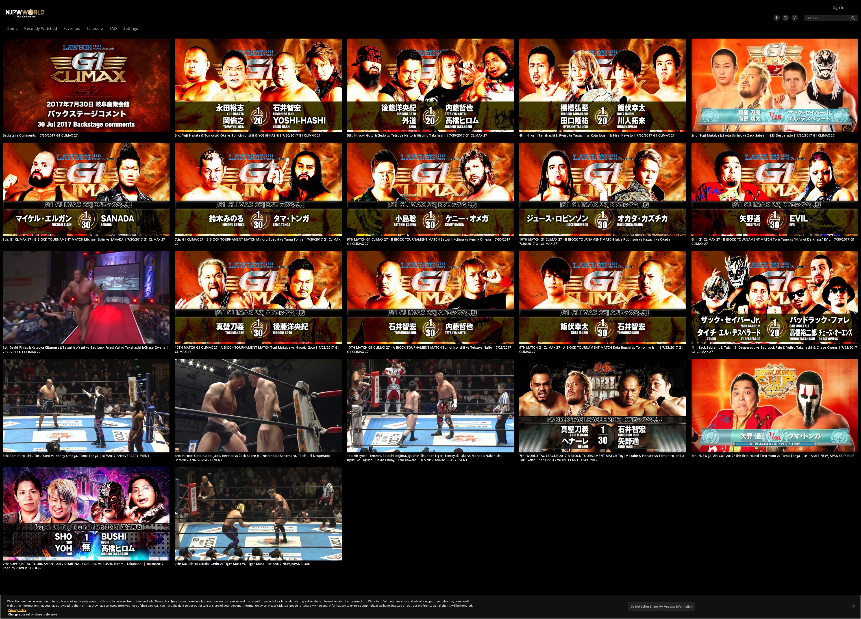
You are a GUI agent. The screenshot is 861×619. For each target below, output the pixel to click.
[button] (838, 7)
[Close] (854, 606)
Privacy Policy (17, 610)
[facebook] (777, 18)
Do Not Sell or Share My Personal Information (662, 606)
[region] (430, 607)
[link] (25, 13)
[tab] (12, 29)
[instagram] (794, 18)
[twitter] (786, 18)
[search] (828, 17)
